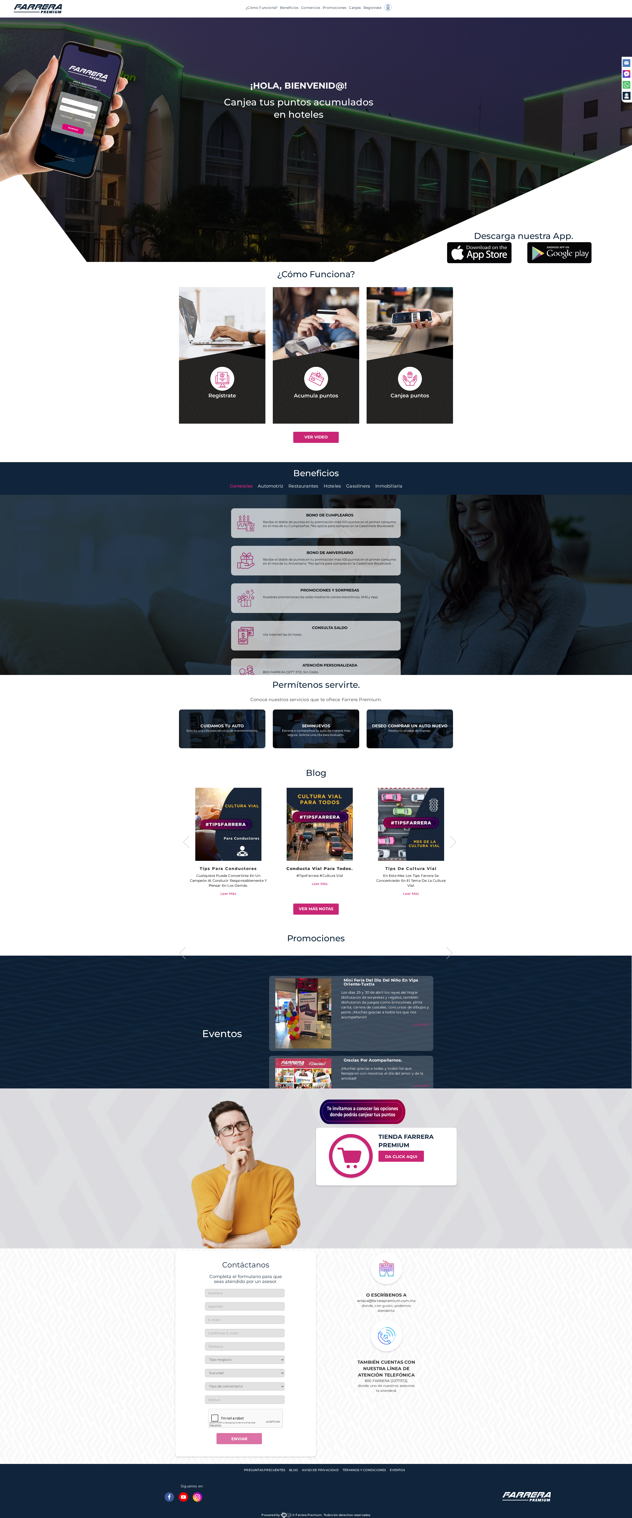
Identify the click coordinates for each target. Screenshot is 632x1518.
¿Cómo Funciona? (261, 7)
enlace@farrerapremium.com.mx (386, 1301)
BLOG (293, 1470)
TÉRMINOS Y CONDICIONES (364, 1470)
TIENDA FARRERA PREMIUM (406, 1141)
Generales (241, 486)
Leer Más (228, 884)
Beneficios (289, 7)
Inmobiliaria (388, 486)
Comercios (310, 7)
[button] (390, 9)
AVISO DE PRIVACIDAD (320, 1470)
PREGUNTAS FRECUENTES (264, 1470)
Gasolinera (358, 486)
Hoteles (332, 486)
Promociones (334, 7)
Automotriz (270, 486)
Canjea (355, 7)
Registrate (372, 7)
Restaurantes (303, 486)
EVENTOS (397, 1470)
